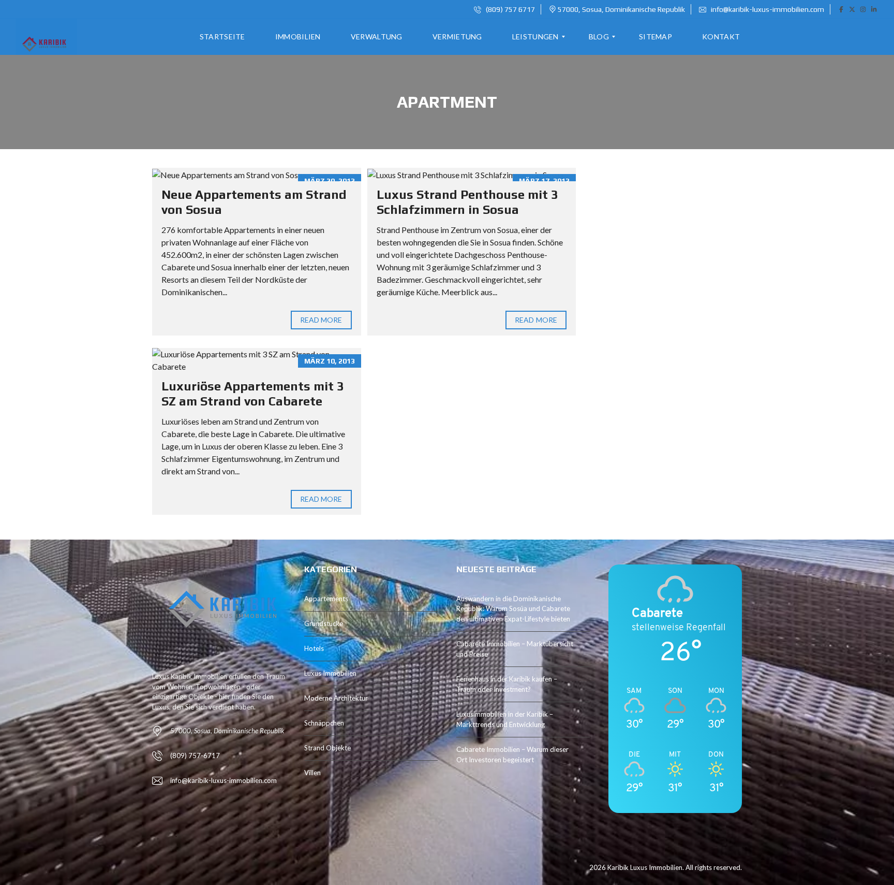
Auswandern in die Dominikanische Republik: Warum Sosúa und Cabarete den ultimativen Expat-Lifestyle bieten (513, 608)
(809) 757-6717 (195, 755)
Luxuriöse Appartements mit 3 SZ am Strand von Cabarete (252, 393)
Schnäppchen (324, 723)
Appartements (326, 598)
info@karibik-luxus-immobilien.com (766, 9)
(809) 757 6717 (509, 9)
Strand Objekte (327, 748)
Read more (321, 319)
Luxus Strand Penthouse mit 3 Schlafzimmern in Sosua (467, 201)
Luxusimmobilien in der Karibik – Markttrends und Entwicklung (504, 719)
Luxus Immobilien (330, 673)
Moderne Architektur (336, 698)
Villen (312, 772)
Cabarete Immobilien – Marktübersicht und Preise (514, 649)
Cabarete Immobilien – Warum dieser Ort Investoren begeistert (512, 754)
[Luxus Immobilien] (43, 37)
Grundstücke (323, 623)
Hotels (314, 648)
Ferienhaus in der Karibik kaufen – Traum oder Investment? (506, 684)
